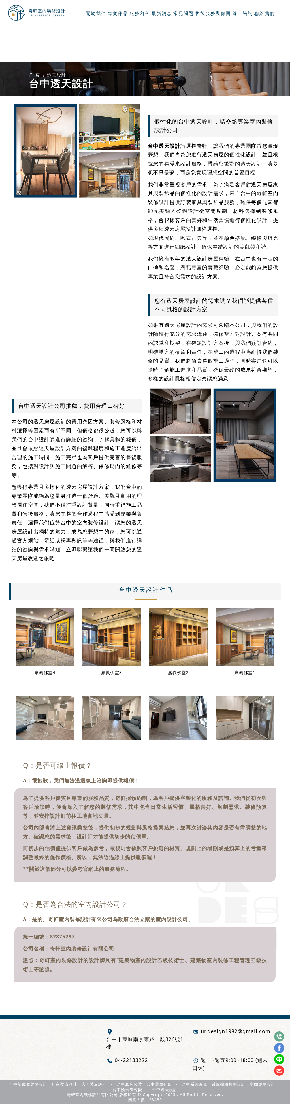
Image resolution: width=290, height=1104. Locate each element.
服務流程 (115, 868)
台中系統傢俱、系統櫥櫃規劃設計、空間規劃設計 (228, 1084)
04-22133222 (131, 1060)
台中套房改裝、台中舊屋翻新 (144, 1084)
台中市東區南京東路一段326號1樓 (144, 1043)
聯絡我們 (264, 13)
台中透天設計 (165, 1089)
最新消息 (162, 13)
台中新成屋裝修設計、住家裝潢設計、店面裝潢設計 (58, 1084)
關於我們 (96, 13)
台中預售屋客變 (127, 1089)
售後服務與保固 (213, 13)
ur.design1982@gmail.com (235, 1031)
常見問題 (183, 13)
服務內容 (139, 13)
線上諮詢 (243, 13)
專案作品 (118, 13)
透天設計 (56, 75)
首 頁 (34, 75)
